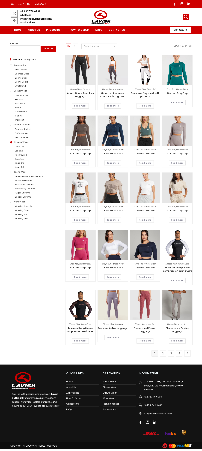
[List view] (75, 46)
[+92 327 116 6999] (14, 13)
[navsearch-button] (186, 17)
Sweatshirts (21, 111)
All (190, 46)
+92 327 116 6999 (30, 11)
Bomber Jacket (23, 129)
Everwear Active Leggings (113, 328)
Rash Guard (183, 263)
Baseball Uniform (23, 180)
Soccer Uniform (23, 196)
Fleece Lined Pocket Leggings (145, 329)
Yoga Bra (19, 162)
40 (186, 46)
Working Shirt (21, 214)
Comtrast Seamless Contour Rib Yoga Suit (112, 95)
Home (17, 30)
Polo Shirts (20, 103)
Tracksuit (19, 119)
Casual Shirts (21, 95)
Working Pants (22, 210)
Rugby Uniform (22, 192)
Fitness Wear (76, 89)
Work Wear (19, 201)
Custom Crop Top (177, 93)
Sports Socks (21, 81)
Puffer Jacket (21, 133)
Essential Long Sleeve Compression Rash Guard (177, 269)
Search (14, 43)
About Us (34, 30)
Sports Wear (20, 171)
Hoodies (19, 99)
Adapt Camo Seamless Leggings (80, 95)
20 (181, 46)
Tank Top (19, 158)
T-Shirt (18, 115)
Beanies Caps (22, 73)
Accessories (20, 65)
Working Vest (21, 218)
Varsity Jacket (22, 137)
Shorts (18, 107)
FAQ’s (98, 30)
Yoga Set (119, 89)
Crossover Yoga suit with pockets (145, 95)
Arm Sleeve (21, 69)
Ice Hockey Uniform (25, 188)
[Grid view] (68, 46)
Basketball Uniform (24, 184)
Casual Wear (20, 90)
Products (53, 30)
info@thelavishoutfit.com (36, 19)
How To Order (79, 30)
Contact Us (117, 30)
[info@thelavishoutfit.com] (14, 21)
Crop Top (171, 89)
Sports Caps (21, 77)
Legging (86, 89)
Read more (80, 105)
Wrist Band (20, 85)
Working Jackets (23, 206)
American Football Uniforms (29, 176)
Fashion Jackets (22, 124)
